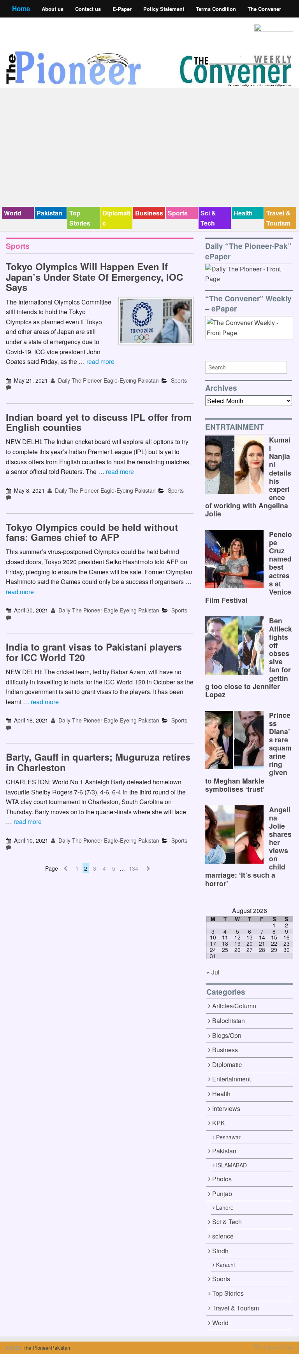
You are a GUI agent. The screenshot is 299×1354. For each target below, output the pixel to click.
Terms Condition (216, 8)
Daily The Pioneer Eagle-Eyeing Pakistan (107, 380)
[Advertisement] (149, 148)
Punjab (222, 1193)
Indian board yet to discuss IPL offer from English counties (99, 422)
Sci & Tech (208, 217)
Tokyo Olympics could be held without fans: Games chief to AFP (92, 532)
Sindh (220, 1250)
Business (149, 212)
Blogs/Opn (226, 1035)
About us (52, 8)
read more (100, 361)
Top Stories (79, 217)
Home (21, 8)
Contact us (88, 8)
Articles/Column (234, 1005)
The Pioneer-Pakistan (45, 1347)
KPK (218, 1122)
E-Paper (122, 8)
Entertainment (231, 1078)
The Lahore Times (273, 1347)
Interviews (226, 1108)
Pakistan (49, 212)
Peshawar (228, 1137)
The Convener (264, 8)
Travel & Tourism (278, 217)
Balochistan (228, 1020)
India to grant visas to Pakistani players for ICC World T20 (94, 651)
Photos (222, 1178)
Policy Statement (163, 8)
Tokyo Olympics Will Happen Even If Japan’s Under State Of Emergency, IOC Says (94, 277)
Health (243, 212)
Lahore (225, 1207)
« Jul (213, 971)
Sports (178, 212)
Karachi (225, 1264)
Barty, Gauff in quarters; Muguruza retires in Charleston (98, 761)
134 (133, 868)
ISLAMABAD (231, 1165)
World (12, 212)
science (223, 1236)
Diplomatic (116, 217)
